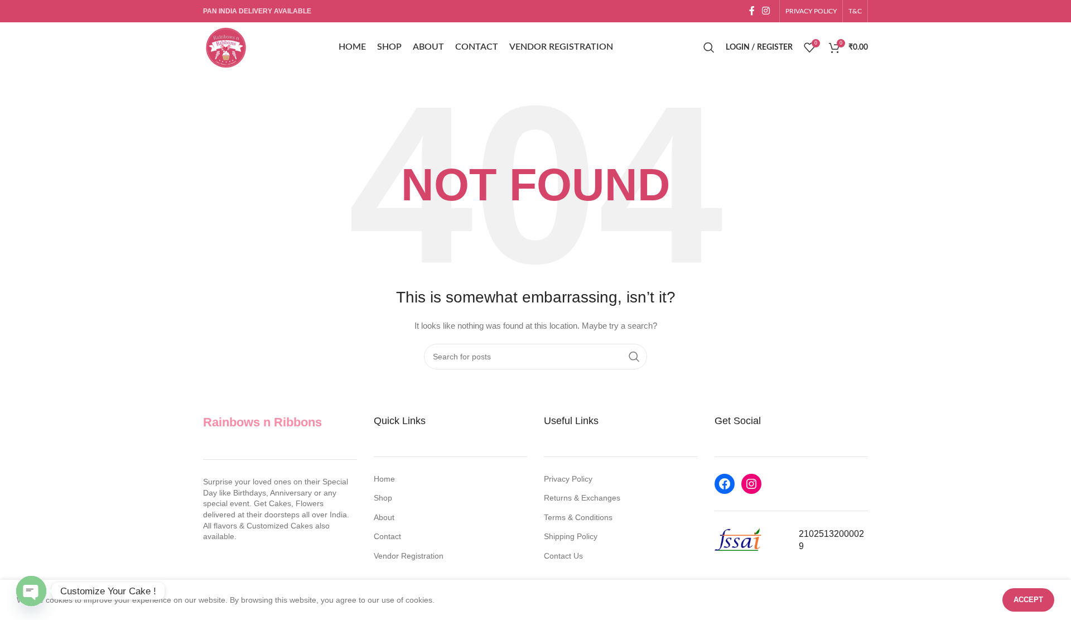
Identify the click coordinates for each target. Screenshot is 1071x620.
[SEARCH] (634, 356)
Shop (383, 497)
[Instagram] (751, 484)
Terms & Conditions (578, 517)
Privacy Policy (568, 478)
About (384, 517)
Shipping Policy (570, 536)
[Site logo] (225, 46)
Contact (387, 536)
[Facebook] (725, 484)
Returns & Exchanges (582, 497)
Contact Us (563, 555)
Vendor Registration (408, 555)
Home (384, 478)
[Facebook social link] (751, 11)
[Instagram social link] (766, 11)
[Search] (709, 47)
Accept (1028, 599)
